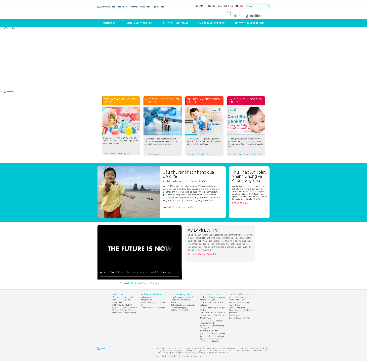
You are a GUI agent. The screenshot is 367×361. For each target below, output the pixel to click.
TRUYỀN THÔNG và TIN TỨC (249, 23)
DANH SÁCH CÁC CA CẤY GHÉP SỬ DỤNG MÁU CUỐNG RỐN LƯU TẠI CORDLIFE (212, 315)
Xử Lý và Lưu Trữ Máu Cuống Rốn (202, 254)
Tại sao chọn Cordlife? (209, 331)
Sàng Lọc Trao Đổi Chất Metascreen (121, 301)
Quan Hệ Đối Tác (225, 6)
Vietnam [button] (199, 6)
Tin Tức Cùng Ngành (237, 308)
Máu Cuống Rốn (147, 297)
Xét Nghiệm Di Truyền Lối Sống (124, 313)
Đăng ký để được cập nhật (239, 318)
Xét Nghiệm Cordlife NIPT (122, 305)
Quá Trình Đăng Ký (239, 203)
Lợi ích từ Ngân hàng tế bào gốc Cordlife (212, 309)
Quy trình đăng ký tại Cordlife (182, 297)
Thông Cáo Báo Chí (236, 300)
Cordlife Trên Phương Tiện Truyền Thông (239, 303)
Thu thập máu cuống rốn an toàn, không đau (182, 301)
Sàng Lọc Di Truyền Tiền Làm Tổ (124, 308)
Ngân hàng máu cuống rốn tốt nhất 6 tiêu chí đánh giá (212, 340)
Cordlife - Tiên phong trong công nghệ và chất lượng (212, 298)
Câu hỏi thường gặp (178, 308)
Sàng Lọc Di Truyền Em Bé (122, 297)
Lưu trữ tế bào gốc (152, 154)
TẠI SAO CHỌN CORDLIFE (211, 23)
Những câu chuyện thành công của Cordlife (212, 327)
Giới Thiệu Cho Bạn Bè (179, 310)
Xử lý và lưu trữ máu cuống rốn (183, 305)
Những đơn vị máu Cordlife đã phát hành (241, 311)
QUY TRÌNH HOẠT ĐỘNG (175, 23)
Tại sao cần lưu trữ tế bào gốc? (116, 153)
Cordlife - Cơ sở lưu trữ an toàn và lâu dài (212, 303)
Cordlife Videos (235, 315)
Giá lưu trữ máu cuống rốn (198, 154)
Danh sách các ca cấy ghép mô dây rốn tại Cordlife (212, 322)
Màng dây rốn (146, 300)
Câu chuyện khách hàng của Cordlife (178, 207)
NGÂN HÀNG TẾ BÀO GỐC (139, 23)
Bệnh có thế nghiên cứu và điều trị (153, 303)
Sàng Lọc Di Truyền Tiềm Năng (124, 310)
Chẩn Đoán (109, 23)
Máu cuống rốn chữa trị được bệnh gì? (244, 154)
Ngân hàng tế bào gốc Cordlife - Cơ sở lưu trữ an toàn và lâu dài (212, 334)
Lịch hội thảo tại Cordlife (238, 297)
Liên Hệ (211, 6)
